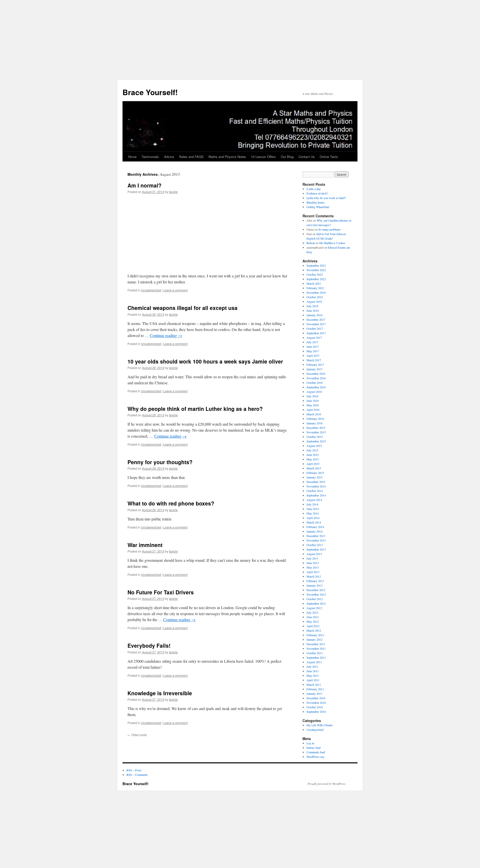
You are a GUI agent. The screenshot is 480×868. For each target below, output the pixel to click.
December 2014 (315, 482)
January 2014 (314, 531)
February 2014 (315, 527)
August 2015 (314, 446)
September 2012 (316, 603)
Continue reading (166, 335)
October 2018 (314, 297)
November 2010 (316, 703)
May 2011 (312, 675)
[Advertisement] (240, 40)
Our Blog (287, 156)
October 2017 (314, 328)
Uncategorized (151, 290)
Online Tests (329, 156)
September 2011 (316, 657)
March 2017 (313, 360)
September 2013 (316, 549)
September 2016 (316, 387)
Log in (310, 743)
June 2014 (312, 509)
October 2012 (314, 599)
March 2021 (313, 283)
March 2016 (313, 414)
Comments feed (315, 752)
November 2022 (316, 270)
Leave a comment (175, 290)
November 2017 (316, 324)
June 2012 (312, 617)
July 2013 (312, 558)
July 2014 (312, 504)
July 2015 (312, 450)
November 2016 (316, 378)
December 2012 (315, 590)
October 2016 (314, 383)
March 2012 (313, 630)
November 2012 (316, 594)
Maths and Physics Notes (227, 156)
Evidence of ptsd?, (317, 193)
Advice (169, 156)
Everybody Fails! (149, 645)
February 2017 (315, 365)
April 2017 (313, 356)
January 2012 (314, 639)
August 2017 (314, 337)
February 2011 (315, 689)
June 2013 (312, 563)
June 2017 (312, 346)
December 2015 (315, 428)
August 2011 (314, 662)
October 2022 (314, 274)
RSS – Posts (134, 770)
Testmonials (150, 156)
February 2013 (315, 581)
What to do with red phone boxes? (171, 503)
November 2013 (316, 540)
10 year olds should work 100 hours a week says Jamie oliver (205, 361)
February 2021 (315, 288)
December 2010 (315, 698)
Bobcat (310, 243)
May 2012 (312, 621)
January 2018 (314, 315)
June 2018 (312, 310)
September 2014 (316, 495)
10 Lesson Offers (263, 156)
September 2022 (316, 279)
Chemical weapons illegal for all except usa (183, 307)
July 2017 (312, 342)
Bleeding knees (315, 202)
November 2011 (316, 648)
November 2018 (316, 292)
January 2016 (314, 423)
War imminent (145, 545)
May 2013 (312, 567)
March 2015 (313, 468)
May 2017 (312, 351)
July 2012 (312, 612)
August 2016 (314, 392)
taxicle (173, 192)
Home (132, 156)
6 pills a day (313, 189)
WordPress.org (315, 757)
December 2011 (315, 644)
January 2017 (314, 369)
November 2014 (316, 486)
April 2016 (313, 410)
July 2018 (312, 306)
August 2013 (314, 554)
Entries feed (313, 748)
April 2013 (313, 572)
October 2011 (314, 653)
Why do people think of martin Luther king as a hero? (195, 408)
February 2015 (315, 473)
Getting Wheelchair (317, 207)
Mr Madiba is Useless (332, 243)
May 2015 (312, 459)
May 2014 (312, 513)
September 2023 (316, 265)
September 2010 (316, 712)
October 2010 (314, 707)
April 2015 (313, 464)
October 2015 (314, 437)
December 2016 (315, 374)
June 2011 (312, 671)
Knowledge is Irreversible (160, 693)
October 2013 (314, 545)
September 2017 (316, 333)
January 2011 (314, 693)
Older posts (137, 735)
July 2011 (312, 666)
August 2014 (314, 500)
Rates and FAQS (191, 156)
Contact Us (306, 156)
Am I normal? (145, 185)
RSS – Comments (137, 775)
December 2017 (315, 319)
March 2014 (313, 522)
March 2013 (313, 576)
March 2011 (313, 684)
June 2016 (312, 401)
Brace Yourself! (150, 92)
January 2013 (314, 585)
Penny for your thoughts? (160, 462)
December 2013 (315, 536)
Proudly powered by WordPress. (327, 784)
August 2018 (314, 301)
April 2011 (313, 680)
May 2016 (312, 405)
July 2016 (312, 396)
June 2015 (312, 455)
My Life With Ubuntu (319, 725)
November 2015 (316, 432)
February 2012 (315, 635)
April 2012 (313, 626)
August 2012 (314, 608)
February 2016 (315, 419)
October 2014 (314, 491)
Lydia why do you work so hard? (326, 198)
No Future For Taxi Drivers (161, 592)
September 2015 (316, 441)
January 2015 (314, 477)
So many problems (329, 229)
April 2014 (313, 518)
